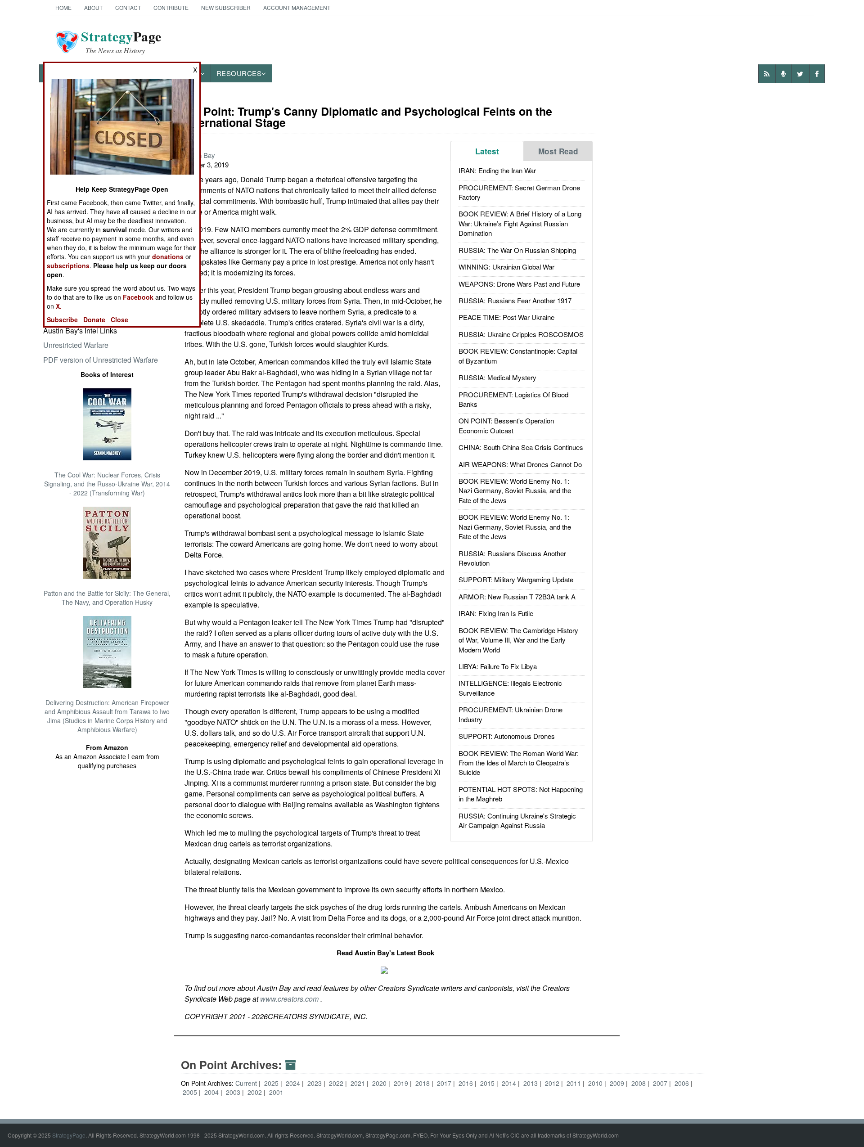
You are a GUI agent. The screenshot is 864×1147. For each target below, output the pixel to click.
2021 (359, 1083)
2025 (272, 1083)
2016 (467, 1083)
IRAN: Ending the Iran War (497, 170)
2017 (445, 1083)
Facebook (138, 296)
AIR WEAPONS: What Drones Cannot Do (520, 464)
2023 (315, 1083)
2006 (683, 1083)
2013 (531, 1083)
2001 (276, 1092)
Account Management (296, 7)
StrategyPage (69, 1135)
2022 (337, 1083)
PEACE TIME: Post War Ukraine (506, 317)
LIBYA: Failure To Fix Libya (498, 666)
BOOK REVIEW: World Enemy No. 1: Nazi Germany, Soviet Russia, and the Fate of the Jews (515, 490)
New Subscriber (226, 7)
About (93, 7)
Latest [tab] (487, 151)
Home (63, 7)
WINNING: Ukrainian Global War (506, 266)
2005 (191, 1092)
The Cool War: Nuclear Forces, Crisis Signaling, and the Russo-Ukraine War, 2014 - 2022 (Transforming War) (107, 483)
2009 (618, 1083)
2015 (488, 1083)
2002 (256, 1092)
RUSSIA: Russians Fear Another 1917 (515, 300)
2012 (553, 1083)
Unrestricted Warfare (75, 345)
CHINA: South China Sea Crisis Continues (521, 447)
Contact (128, 7)
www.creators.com (290, 999)
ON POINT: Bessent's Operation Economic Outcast (506, 425)
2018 (423, 1083)
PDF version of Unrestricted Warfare (100, 360)
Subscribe (62, 319)
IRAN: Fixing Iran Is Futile (496, 613)
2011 (575, 1083)
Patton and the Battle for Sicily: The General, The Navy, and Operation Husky (107, 598)
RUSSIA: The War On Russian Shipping (517, 250)
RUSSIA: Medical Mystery (497, 377)
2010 (596, 1083)
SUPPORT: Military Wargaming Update (516, 579)
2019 (402, 1083)
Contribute (171, 7)
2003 (234, 1092)
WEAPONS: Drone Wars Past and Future (519, 283)
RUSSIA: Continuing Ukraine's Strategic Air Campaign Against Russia (517, 820)
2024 (294, 1083)
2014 (510, 1083)
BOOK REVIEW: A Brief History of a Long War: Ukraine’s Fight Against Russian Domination (520, 223)
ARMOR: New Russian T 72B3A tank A (517, 596)
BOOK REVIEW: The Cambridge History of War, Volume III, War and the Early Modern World (518, 639)
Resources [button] (239, 73)
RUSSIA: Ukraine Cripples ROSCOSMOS (521, 334)
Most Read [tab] (558, 151)
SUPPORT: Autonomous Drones (507, 736)
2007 (661, 1083)
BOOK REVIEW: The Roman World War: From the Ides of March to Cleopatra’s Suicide (519, 762)
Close (119, 319)
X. (59, 305)
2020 (380, 1083)
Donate (94, 319)
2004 (212, 1092)
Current (246, 1083)
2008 (639, 1083)
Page (121, 42)
